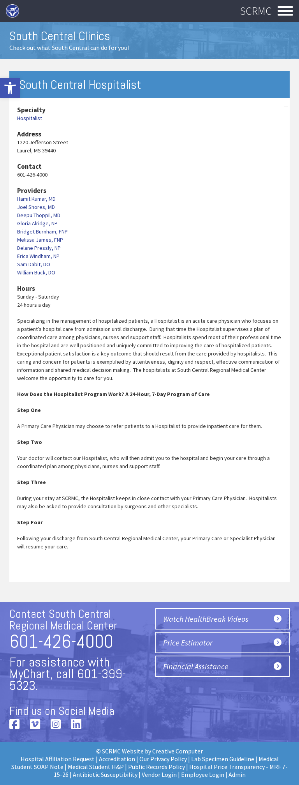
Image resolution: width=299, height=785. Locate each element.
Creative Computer (177, 751)
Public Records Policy (156, 767)
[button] (10, 88)
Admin (237, 774)
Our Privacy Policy (163, 759)
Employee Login (202, 774)
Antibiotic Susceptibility (105, 774)
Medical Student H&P (96, 767)
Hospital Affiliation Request (58, 759)
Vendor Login (159, 774)
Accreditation (117, 759)
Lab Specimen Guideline (222, 759)
